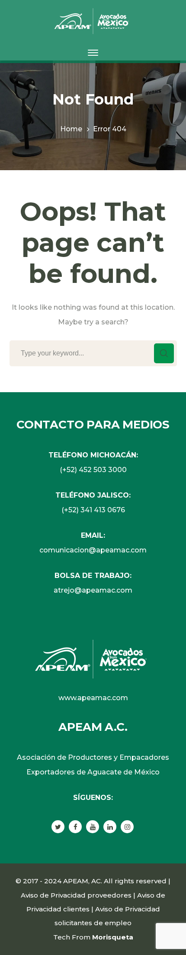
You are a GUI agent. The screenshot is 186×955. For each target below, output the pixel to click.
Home (71, 129)
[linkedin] (109, 826)
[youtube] (92, 826)
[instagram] (127, 826)
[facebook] (75, 826)
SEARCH (164, 353)
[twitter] (57, 826)
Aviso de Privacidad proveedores (76, 895)
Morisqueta (112, 937)
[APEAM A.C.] (93, 20)
